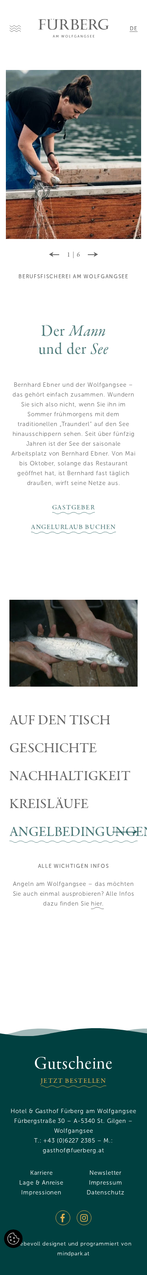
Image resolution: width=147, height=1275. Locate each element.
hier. (97, 903)
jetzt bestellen (73, 1081)
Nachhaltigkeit (70, 777)
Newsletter (105, 1172)
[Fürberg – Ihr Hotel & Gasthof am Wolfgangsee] (63, 1217)
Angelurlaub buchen (73, 527)
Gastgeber (73, 508)
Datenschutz (106, 1192)
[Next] (93, 255)
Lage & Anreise (41, 1182)
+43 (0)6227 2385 (69, 1140)
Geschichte (53, 749)
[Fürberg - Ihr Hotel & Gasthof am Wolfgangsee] (73, 28)
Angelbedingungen (73, 833)
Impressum (105, 1182)
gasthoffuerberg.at (73, 1150)
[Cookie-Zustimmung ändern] (13, 1238)
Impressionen (41, 1192)
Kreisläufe (49, 805)
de (134, 28)
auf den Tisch (60, 721)
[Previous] (54, 255)
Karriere (41, 1172)
